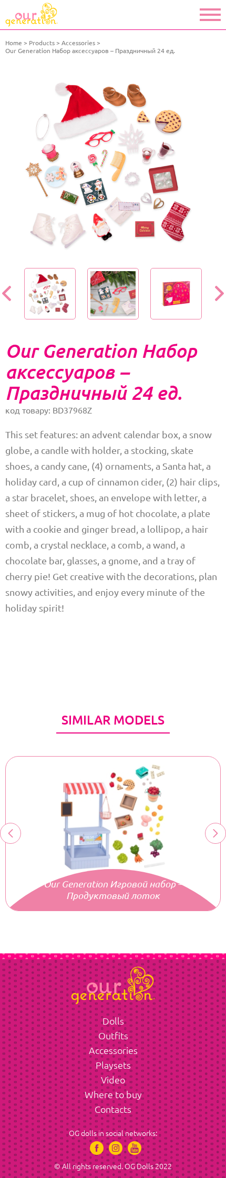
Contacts (113, 1109)
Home (13, 42)
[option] (113, 164)
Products (42, 42)
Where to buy (113, 1094)
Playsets (113, 1065)
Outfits (113, 1035)
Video (113, 1079)
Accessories (78, 42)
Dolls (113, 1021)
